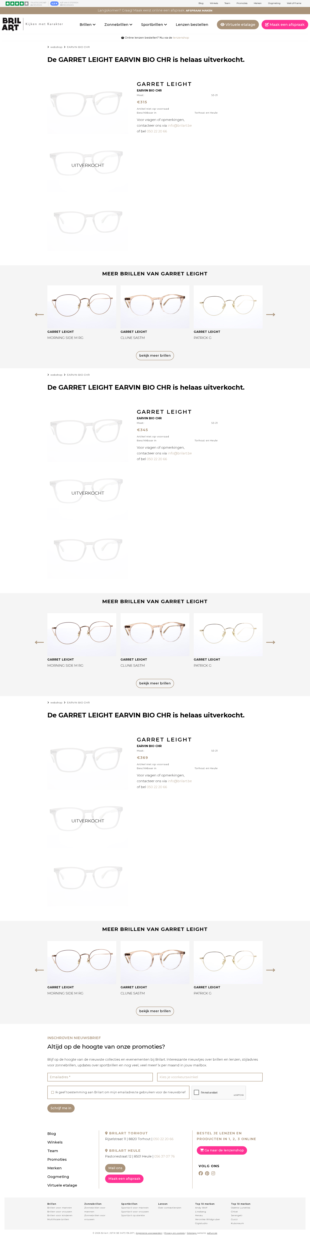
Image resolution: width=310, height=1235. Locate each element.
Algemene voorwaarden (149, 1233)
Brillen (86, 24)
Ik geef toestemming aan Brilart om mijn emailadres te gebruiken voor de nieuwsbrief (120, 1092)
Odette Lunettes (240, 1207)
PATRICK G (203, 338)
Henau (199, 1215)
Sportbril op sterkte (133, 1215)
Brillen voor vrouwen (59, 1211)
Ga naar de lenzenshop (224, 1150)
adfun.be (212, 1233)
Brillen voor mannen (59, 1207)
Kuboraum (237, 1223)
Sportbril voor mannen (135, 1207)
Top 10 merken (205, 1204)
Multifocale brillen (58, 1219)
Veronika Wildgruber (207, 1219)
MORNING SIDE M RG (65, 338)
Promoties (242, 3)
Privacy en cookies (174, 1233)
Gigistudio (201, 1223)
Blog (201, 3)
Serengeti (236, 1215)
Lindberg (200, 1211)
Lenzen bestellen (192, 24)
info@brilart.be (180, 126)
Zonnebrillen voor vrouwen (94, 1217)
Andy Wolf (201, 1207)
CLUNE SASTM (133, 338)
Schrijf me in (61, 1108)
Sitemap (191, 1233)
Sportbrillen (152, 24)
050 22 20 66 (157, 131)
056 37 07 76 (164, 1156)
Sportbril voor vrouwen (135, 1211)
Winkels (214, 3)
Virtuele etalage (240, 24)
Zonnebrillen (116, 24)
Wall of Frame (294, 3)
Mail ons (115, 1168)
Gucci (234, 1219)
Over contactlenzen (169, 1207)
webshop (56, 47)
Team (227, 3)
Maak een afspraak (287, 24)
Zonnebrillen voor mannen (94, 1209)
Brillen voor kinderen (59, 1215)
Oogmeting (274, 3)
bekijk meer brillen (155, 356)
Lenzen (163, 1204)
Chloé (234, 1211)
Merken (258, 3)
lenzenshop (181, 37)
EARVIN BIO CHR (78, 47)
